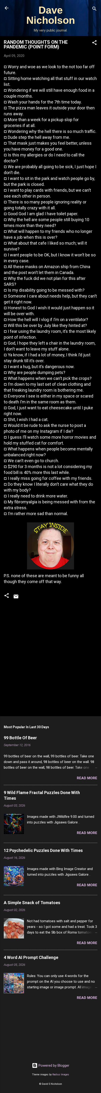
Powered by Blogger (53, 1065)
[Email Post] (16, 598)
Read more (87, 778)
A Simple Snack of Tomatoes (32, 902)
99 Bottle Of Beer (20, 737)
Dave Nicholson (50, 15)
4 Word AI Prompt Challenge (31, 957)
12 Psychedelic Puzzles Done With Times (43, 850)
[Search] (94, 9)
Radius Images (60, 1074)
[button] (94, 43)
